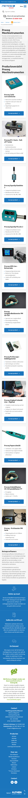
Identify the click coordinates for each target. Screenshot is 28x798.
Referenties (14, 765)
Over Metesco (14, 754)
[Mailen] (24, 794)
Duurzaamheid (14, 760)
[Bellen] (24, 790)
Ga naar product (13, 113)
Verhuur (14, 736)
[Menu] (23, 6)
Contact (14, 767)
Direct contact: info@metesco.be (8, 1)
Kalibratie (14, 740)
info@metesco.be (16, 728)
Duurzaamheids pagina (14, 699)
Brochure (14, 769)
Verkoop (7, 22)
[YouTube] (15, 782)
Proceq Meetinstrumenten (7, 24)
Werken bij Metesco (14, 756)
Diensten (14, 742)
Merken (14, 744)
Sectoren (14, 758)
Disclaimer (14, 773)
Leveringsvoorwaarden (14, 746)
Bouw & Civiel (16, 22)
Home (2, 22)
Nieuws (14, 763)
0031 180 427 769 (19, 726)
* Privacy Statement (14, 771)
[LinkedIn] (12, 782)
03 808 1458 (17, 18)
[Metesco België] (8, 6)
